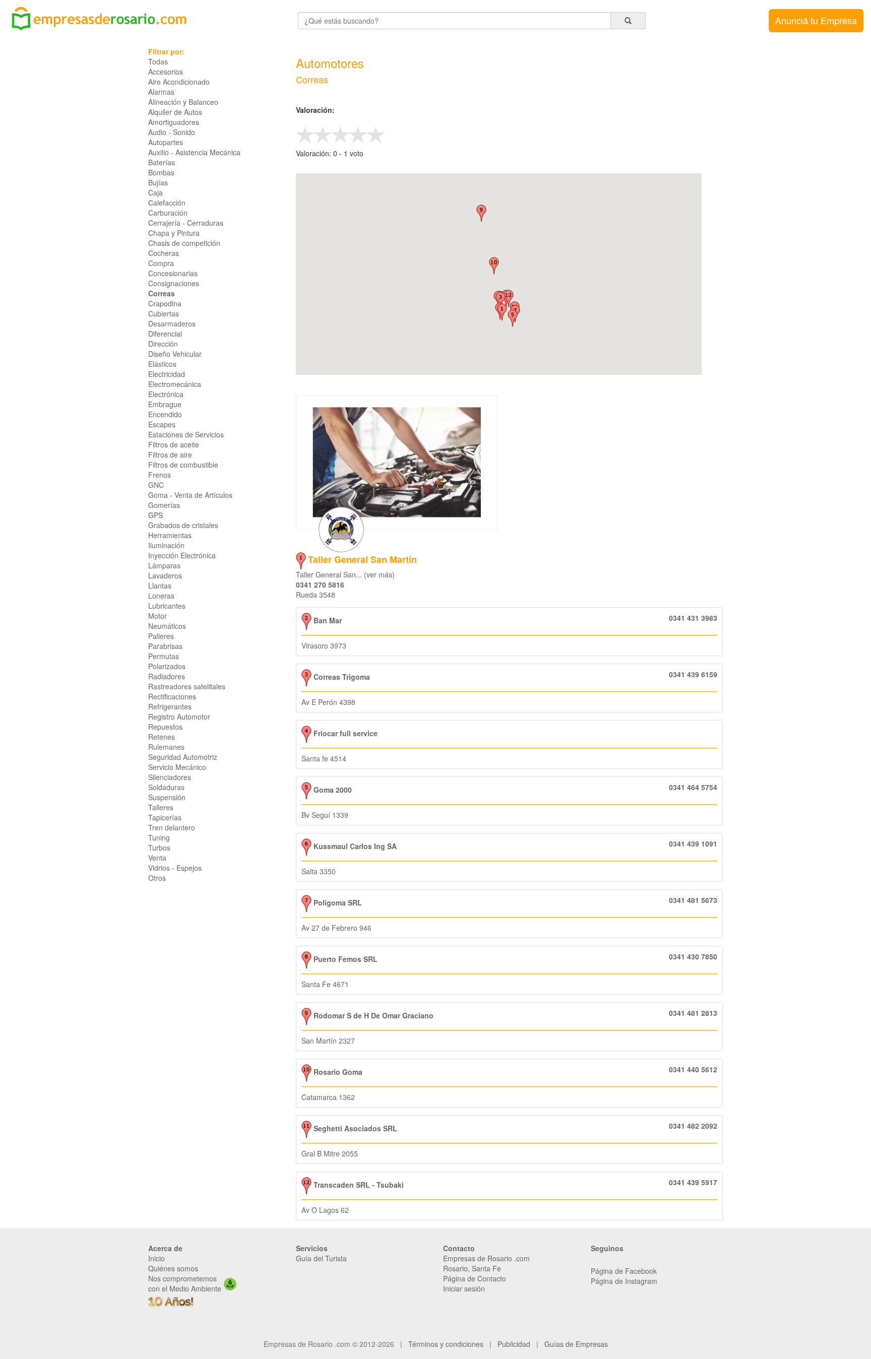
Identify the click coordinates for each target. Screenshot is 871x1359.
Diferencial (165, 334)
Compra (161, 263)
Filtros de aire (170, 454)
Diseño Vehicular (175, 354)
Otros (157, 878)
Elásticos (162, 364)
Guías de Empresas (576, 1344)
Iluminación (166, 545)
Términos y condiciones (445, 1344)
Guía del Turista (321, 1258)
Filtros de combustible (183, 465)
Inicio (156, 1258)
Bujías (158, 182)
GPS (155, 515)
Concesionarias (173, 273)
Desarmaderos (172, 323)
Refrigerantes (170, 706)
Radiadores (166, 676)
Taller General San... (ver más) (345, 574)
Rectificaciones (172, 696)
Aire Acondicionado (179, 82)
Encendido (165, 414)
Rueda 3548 (315, 595)
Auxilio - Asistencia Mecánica (194, 152)
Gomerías (164, 505)
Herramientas (170, 535)
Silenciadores (169, 777)
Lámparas (164, 565)
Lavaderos (165, 575)
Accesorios (165, 72)
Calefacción (166, 203)
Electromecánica (174, 384)
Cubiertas (163, 313)
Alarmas (161, 92)
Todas (158, 61)
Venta (157, 858)
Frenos (159, 475)
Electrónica (165, 394)
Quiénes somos (173, 1268)
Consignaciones (173, 283)
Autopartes (165, 142)
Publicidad (513, 1344)
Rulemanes (166, 747)
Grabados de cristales (183, 525)
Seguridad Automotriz (182, 757)
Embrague (164, 404)
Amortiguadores (173, 122)
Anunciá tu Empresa (816, 20)
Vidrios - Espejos (175, 868)
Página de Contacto (474, 1278)
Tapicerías (164, 817)
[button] (502, 311)
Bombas (161, 172)
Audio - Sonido (171, 132)
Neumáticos (167, 626)
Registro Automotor (179, 716)
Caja (155, 192)
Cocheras (163, 253)
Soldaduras (166, 787)
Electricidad (166, 374)
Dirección (163, 344)
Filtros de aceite (173, 444)
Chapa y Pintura (174, 233)
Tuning (159, 837)
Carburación (168, 213)
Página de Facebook (624, 1271)
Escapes (161, 424)
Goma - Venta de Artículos (190, 495)
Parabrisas (165, 646)
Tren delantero (171, 827)
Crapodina (164, 303)
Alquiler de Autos (175, 112)
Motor (157, 616)
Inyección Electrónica (182, 555)
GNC (156, 485)
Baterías (161, 162)
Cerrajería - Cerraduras (185, 223)
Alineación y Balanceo (183, 102)
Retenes (161, 737)
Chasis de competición (184, 243)
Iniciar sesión (464, 1288)
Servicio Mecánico (177, 767)
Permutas (163, 656)
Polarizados (166, 666)
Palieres (161, 636)
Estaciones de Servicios (186, 434)
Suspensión (166, 797)
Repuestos (165, 727)
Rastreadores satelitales (186, 686)
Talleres (160, 807)
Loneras (161, 596)
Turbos (159, 848)
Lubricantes (166, 606)
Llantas (159, 585)
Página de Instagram (624, 1281)
